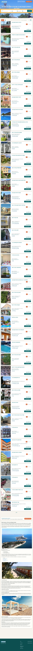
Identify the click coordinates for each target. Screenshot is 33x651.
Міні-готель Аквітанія (16, 47)
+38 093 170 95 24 (21, 1)
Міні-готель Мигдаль (16, 59)
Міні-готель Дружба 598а (16, 167)
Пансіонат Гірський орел (16, 439)
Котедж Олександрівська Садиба (18, 155)
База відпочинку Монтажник (17, 109)
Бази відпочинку (5, 558)
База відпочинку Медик (16, 192)
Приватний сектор (5, 560)
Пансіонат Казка (15, 402)
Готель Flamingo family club (17, 489)
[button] (31, 20)
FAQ (20, 641)
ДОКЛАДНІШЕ (27, 31)
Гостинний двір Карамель (17, 242)
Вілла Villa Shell (15, 317)
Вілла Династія (15, 464)
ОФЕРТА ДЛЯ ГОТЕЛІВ (21, 646)
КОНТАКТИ (21, 648)
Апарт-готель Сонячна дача (17, 84)
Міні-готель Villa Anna (16, 390)
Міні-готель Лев (15, 217)
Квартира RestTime (15, 502)
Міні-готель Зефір (15, 230)
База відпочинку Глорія (16, 97)
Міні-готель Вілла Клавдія (17, 132)
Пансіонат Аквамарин (16, 342)
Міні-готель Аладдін (16, 304)
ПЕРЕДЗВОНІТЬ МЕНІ (28, 518)
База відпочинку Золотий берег (18, 329)
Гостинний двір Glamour (17, 142)
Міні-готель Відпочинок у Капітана (18, 205)
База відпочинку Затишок (17, 452)
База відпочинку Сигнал (16, 22)
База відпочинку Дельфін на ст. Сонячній (20, 279)
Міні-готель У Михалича (16, 267)
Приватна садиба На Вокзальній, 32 (18, 34)
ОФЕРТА (21, 644)
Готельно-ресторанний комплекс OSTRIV (20, 122)
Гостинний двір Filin (16, 377)
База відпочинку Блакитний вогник (18, 180)
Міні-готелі (4, 559)
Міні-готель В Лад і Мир (16, 292)
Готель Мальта (15, 477)
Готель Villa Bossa (15, 255)
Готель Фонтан (15, 427)
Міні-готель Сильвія (16, 72)
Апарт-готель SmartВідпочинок (18, 367)
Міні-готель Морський (16, 354)
